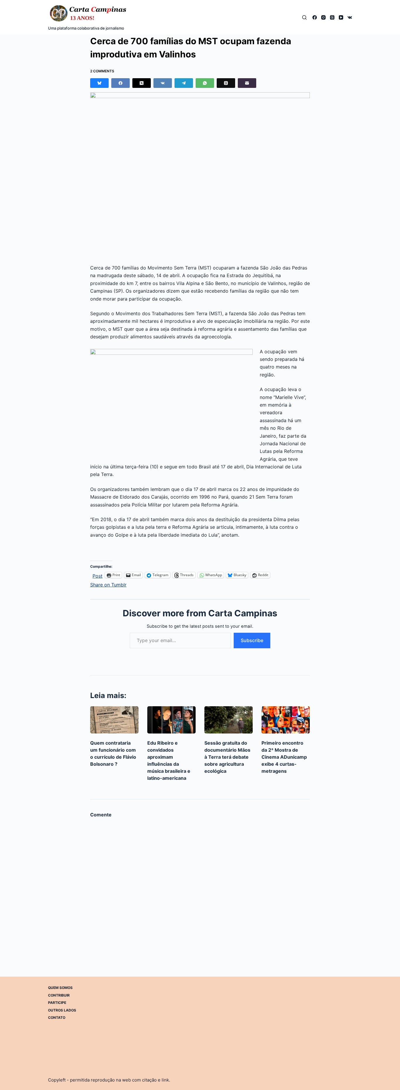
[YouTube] (341, 17)
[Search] (304, 17)
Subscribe (252, 640)
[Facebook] (314, 17)
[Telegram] (184, 83)
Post (97, 575)
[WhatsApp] (205, 83)
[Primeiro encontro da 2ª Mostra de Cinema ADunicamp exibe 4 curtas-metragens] (285, 720)
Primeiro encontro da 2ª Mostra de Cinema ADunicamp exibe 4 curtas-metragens (284, 757)
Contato (56, 1017)
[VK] (350, 17)
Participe (57, 1002)
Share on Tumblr (108, 584)
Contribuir (59, 995)
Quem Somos (60, 987)
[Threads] (332, 17)
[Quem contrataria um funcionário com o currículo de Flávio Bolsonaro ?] (114, 720)
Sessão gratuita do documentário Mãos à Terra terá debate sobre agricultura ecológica (227, 757)
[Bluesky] (99, 83)
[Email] (247, 83)
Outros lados (62, 1010)
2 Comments (102, 71)
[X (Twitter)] (141, 83)
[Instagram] (323, 17)
